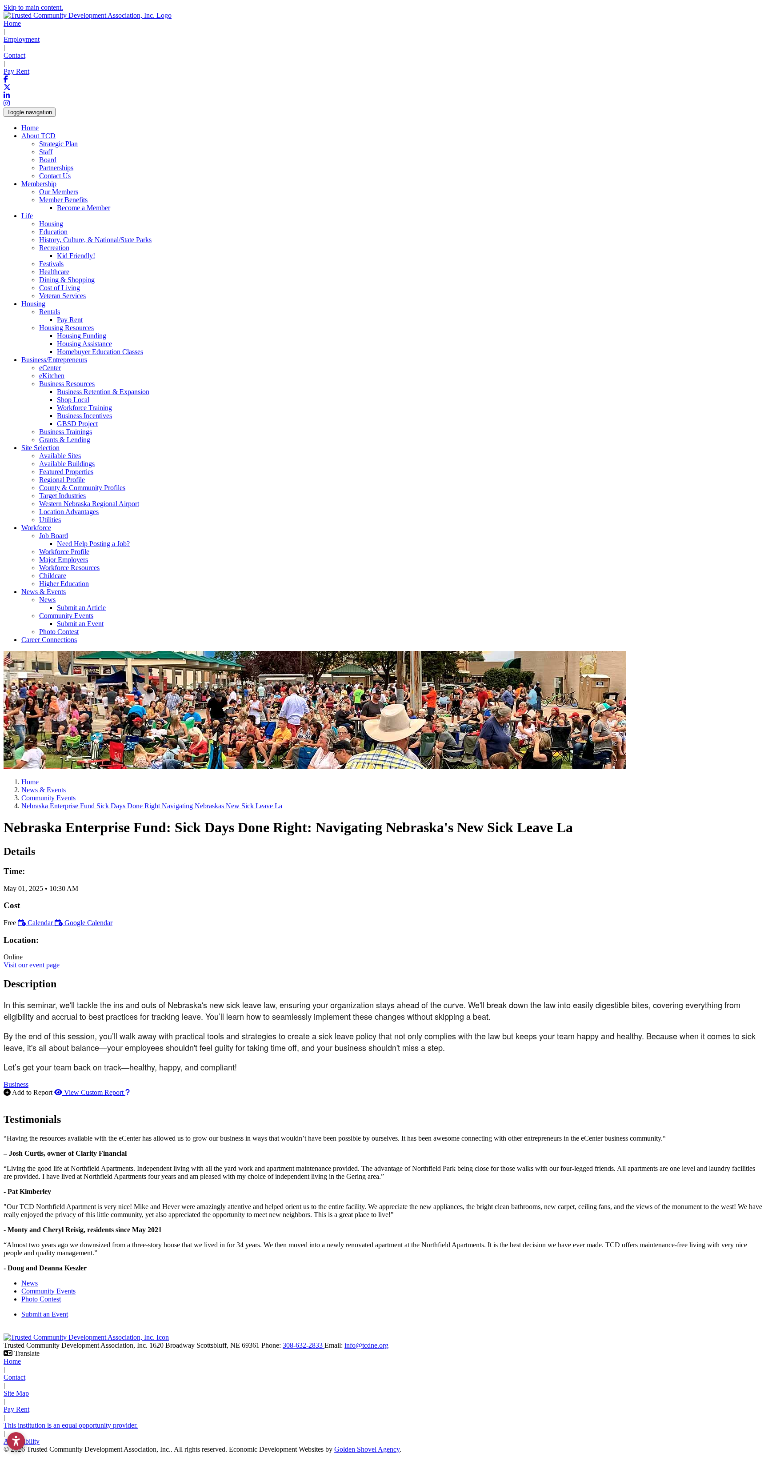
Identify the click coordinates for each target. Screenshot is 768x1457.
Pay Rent (16, 71)
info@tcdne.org (366, 1345)
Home (12, 23)
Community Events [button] (66, 615)
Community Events (48, 1291)
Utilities (50, 519)
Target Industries (62, 495)
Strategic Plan (58, 144)
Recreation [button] (54, 247)
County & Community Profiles (82, 487)
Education (53, 232)
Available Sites (60, 455)
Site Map (16, 1393)
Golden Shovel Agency (367, 1449)
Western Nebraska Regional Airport (89, 503)
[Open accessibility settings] (16, 1441)
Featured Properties (66, 471)
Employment (22, 39)
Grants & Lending (64, 439)
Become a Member (83, 208)
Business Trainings (65, 431)
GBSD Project (77, 423)
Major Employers (63, 559)
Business (16, 1084)
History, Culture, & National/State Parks (95, 239)
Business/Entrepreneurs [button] (54, 359)
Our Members (58, 192)
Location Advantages (69, 511)
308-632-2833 (303, 1345)
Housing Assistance (84, 343)
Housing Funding (81, 335)
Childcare (52, 575)
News (29, 1283)
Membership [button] (38, 184)
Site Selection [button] (40, 447)
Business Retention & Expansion (103, 391)
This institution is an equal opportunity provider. (71, 1425)
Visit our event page (32, 965)
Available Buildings (67, 463)
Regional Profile (62, 479)
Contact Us (55, 176)
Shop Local (73, 399)
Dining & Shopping (67, 279)
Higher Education (64, 583)
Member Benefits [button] (63, 200)
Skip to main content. (33, 7)
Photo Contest (59, 631)
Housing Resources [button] (66, 327)
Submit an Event (80, 623)
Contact (14, 55)
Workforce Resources (69, 567)
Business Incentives (84, 415)
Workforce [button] (36, 527)
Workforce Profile (64, 551)
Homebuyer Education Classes (100, 351)
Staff (45, 152)
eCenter (50, 367)
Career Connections (49, 639)
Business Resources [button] (67, 383)
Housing (51, 224)
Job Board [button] (53, 535)
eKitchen (51, 375)
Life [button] (27, 216)
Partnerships (56, 168)
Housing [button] (33, 303)
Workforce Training (84, 407)
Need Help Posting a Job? (93, 543)
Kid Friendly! (76, 255)
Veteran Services (62, 295)
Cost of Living (59, 287)
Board (47, 160)
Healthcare (54, 271)
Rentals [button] (49, 311)
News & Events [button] (43, 591)
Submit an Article (81, 607)
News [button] (47, 599)
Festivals (51, 263)
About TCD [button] (38, 136)
